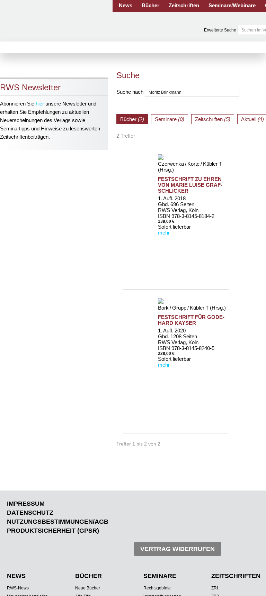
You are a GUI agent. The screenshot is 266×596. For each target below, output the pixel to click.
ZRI (214, 588)
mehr (164, 233)
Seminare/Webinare (232, 5)
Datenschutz (30, 512)
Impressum (26, 503)
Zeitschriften (184, 5)
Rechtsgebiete (157, 588)
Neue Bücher (87, 588)
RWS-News (18, 588)
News (125, 5)
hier (40, 104)
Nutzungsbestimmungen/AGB (57, 521)
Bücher (150, 5)
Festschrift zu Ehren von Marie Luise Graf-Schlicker (190, 185)
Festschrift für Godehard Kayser (191, 320)
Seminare (159, 575)
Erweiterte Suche (220, 30)
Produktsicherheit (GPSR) (53, 530)
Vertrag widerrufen (177, 548)
